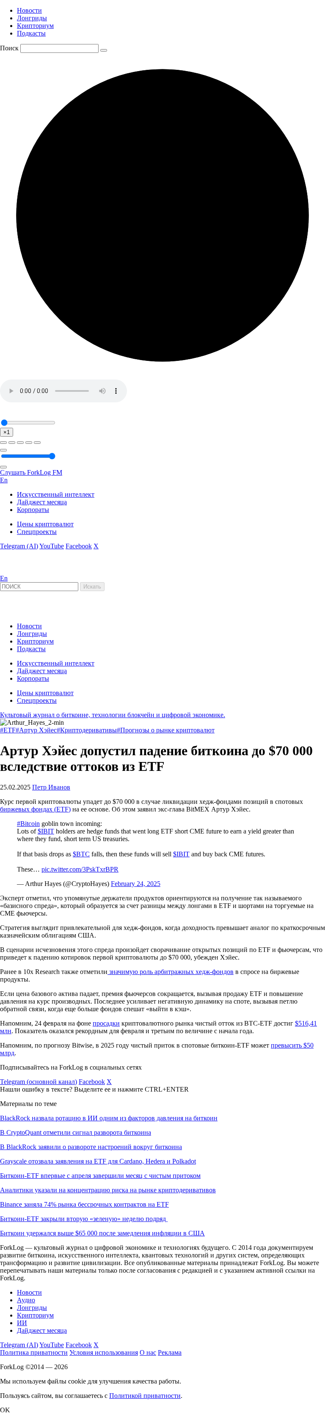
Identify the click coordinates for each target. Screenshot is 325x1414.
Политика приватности (34, 1352)
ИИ (22, 1322)
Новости (29, 10)
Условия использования (103, 1352)
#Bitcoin (28, 823)
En (4, 480)
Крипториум (35, 25)
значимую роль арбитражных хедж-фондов (170, 971)
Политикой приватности (145, 1395)
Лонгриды (32, 18)
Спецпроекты (37, 531)
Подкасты (31, 33)
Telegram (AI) (19, 546)
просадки (106, 1023)
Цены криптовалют (45, 524)
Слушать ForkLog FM (31, 472)
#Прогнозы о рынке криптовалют (166, 730)
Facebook (79, 546)
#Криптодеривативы (87, 730)
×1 (6, 432)
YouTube (51, 546)
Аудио (26, 1300)
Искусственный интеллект (55, 494)
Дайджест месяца (42, 502)
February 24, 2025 (135, 883)
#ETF (8, 730)
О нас (148, 1352)
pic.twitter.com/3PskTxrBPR (79, 869)
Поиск (9, 48)
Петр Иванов (51, 787)
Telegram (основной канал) (38, 1081)
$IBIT (46, 831)
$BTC (81, 854)
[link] (23, 570)
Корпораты (33, 509)
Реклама (170, 1352)
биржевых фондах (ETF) (35, 809)
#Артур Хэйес (36, 730)
